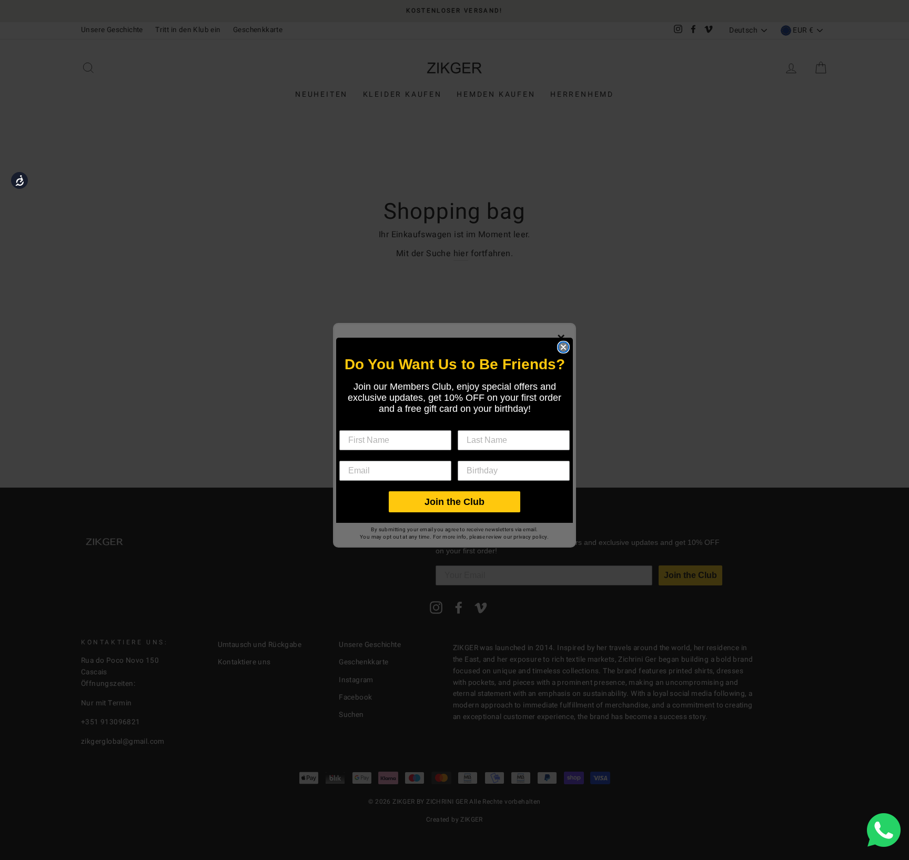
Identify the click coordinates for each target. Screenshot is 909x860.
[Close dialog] (563, 347)
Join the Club (454, 502)
